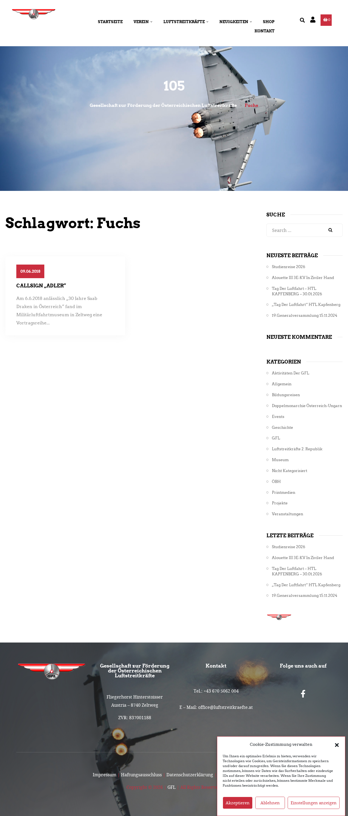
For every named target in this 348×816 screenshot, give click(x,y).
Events (278, 416)
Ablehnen (270, 803)
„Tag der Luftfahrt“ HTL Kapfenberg (306, 304)
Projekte (280, 503)
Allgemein (281, 384)
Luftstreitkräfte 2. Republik (297, 449)
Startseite (110, 21)
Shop (269, 21)
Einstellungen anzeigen (314, 803)
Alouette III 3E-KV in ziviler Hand (303, 277)
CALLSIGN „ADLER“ (41, 286)
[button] (337, 744)
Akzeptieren (238, 803)
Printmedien (283, 492)
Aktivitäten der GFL (290, 373)
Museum (280, 460)
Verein (141, 21)
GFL (276, 438)
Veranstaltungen (287, 514)
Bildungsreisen (286, 395)
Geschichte (282, 427)
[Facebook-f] (303, 694)
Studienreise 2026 (288, 267)
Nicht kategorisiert (289, 470)
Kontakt (264, 31)
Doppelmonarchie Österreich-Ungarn (307, 406)
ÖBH (276, 481)
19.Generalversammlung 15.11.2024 (304, 315)
